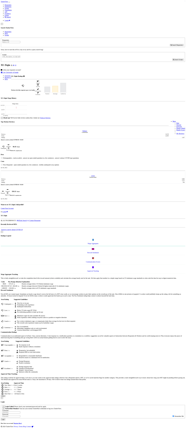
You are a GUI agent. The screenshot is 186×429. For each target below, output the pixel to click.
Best (177, 123)
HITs (6, 33)
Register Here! (18, 423)
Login (7, 20)
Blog (24, 426)
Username (5, 410)
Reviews (8, 77)
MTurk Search (22, 220)
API (6, 12)
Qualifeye (8, 13)
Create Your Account (7, 208)
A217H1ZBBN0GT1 (9, 220)
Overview (8, 76)
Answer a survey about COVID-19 (12, 229)
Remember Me (179, 416)
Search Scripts (178, 59)
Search (8, 17)
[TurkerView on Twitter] (32, 426)
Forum (7, 15)
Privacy (16, 426)
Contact (28, 426)
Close (3, 396)
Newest (178, 125)
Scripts (7, 8)
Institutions (8, 6)
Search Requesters (177, 45)
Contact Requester (34, 220)
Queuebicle (8, 10)
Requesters (8, 5)
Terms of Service (45, 118)
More (174, 121)
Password (5, 414)
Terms (21, 426)
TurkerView (4, 1)
